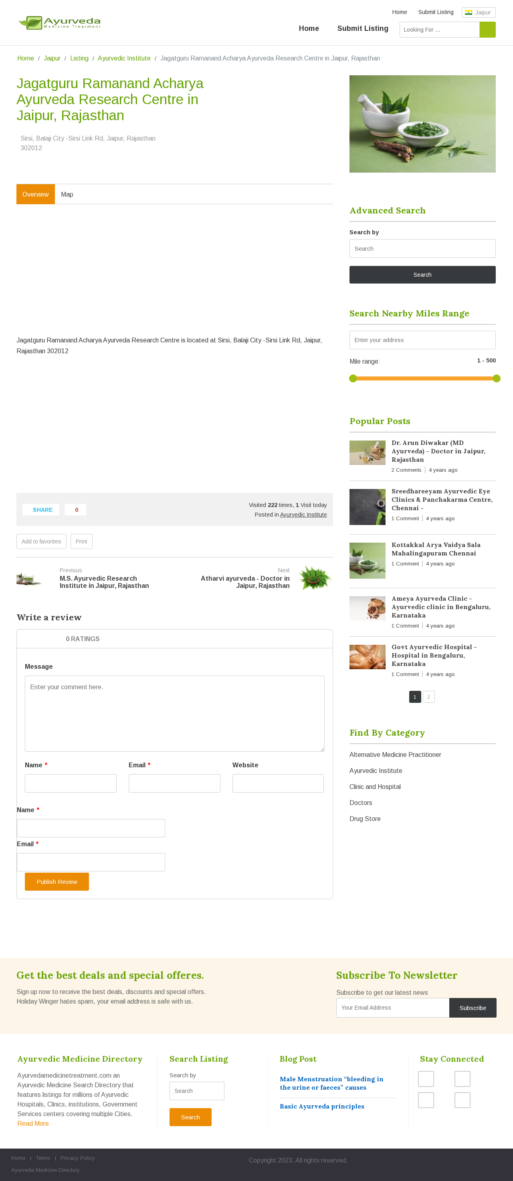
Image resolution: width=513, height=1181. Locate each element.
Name (36, 765)
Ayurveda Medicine (34, 1170)
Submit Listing (436, 12)
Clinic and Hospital (375, 786)
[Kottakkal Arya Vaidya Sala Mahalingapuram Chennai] (367, 562)
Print (81, 541)
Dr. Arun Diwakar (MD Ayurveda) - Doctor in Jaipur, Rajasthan (438, 451)
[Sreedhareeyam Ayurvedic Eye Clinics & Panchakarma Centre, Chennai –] (367, 508)
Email (139, 765)
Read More (33, 1123)
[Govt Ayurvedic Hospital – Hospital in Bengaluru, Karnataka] (367, 658)
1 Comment (405, 518)
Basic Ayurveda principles (322, 1106)
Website (245, 765)
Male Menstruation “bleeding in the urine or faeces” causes (332, 1083)
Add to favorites (41, 541)
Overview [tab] (35, 194)
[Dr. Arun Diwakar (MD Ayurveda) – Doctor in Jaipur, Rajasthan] (367, 454)
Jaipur (482, 12)
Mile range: (364, 361)
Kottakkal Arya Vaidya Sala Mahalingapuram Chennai (436, 549)
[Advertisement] (174, 278)
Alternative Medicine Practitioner (395, 754)
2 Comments (407, 470)
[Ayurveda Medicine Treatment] (59, 23)
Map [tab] (67, 194)
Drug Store (365, 818)
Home (399, 12)
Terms (43, 1158)
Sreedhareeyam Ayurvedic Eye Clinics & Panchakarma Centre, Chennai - (442, 499)
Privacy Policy (78, 1158)
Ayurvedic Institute (124, 58)
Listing (79, 58)
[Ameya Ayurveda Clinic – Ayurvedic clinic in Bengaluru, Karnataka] (367, 610)
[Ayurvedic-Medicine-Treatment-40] (422, 124)
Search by (364, 232)
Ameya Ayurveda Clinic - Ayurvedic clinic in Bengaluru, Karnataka (441, 606)
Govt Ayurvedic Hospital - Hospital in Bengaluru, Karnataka (434, 655)
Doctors (360, 802)
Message (39, 666)
